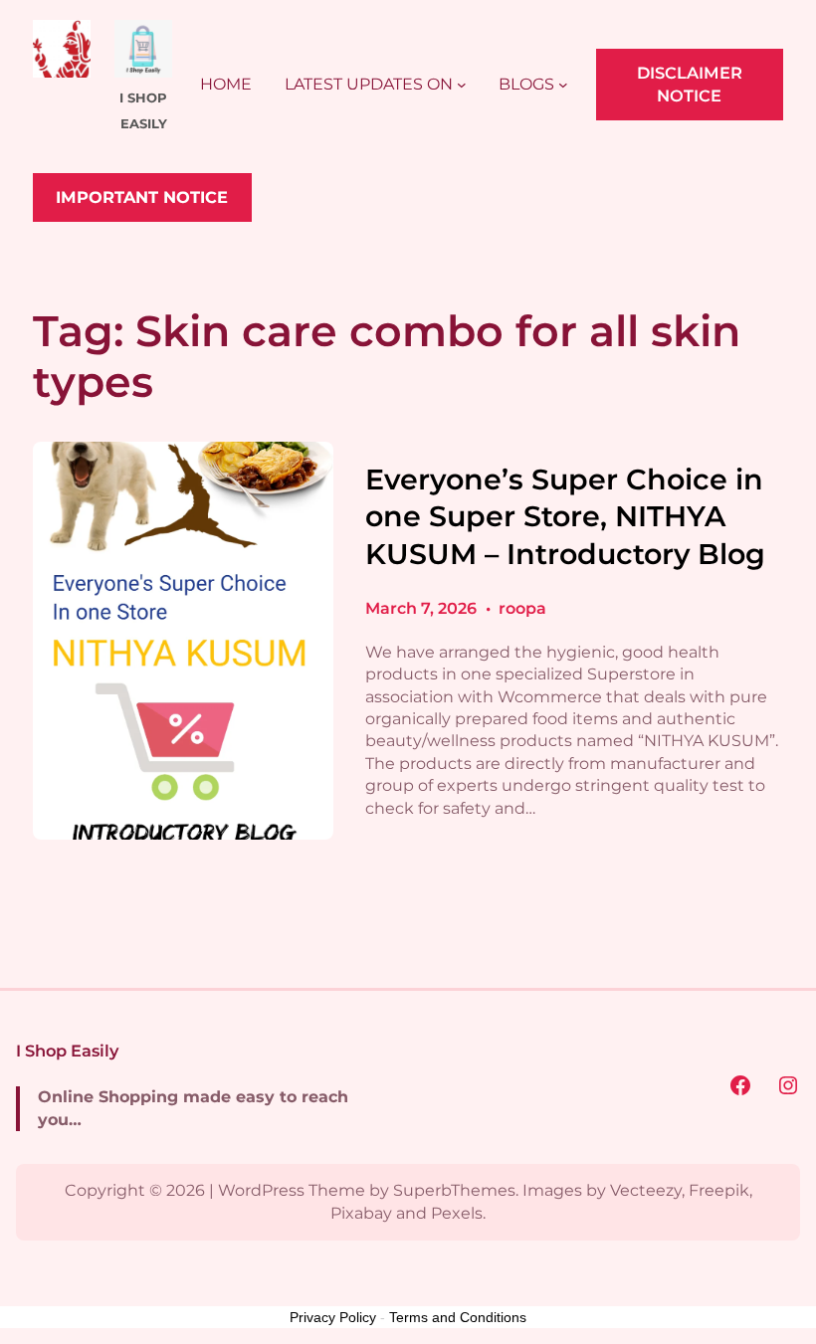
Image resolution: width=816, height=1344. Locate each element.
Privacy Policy (333, 1317)
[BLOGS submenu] (563, 85)
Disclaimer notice (689, 84)
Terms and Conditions (457, 1317)
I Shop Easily (67, 1050)
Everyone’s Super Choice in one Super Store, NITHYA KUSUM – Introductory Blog (565, 516)
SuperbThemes (454, 1190)
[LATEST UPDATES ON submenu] (462, 85)
